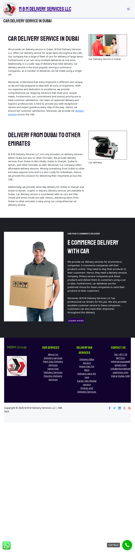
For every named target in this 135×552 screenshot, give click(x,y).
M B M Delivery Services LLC (45, 9)
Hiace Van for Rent (86, 368)
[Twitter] (114, 408)
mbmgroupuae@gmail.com (120, 363)
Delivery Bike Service (87, 361)
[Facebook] (109, 408)
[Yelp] (124, 408)
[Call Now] (127, 545)
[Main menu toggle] (128, 9)
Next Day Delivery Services (53, 363)
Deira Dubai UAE (120, 375)
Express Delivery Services (53, 377)
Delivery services (53, 358)
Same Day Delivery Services (53, 370)
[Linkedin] (119, 408)
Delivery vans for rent (86, 375)
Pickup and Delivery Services (86, 389)
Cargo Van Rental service (86, 382)
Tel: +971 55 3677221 (120, 356)
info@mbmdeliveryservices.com (120, 370)
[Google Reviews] (129, 408)
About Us (53, 354)
